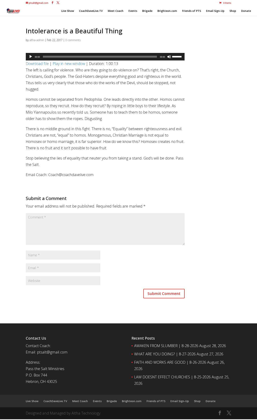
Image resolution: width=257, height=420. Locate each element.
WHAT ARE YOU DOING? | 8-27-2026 (165, 354)
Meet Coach (115, 11)
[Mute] (169, 57)
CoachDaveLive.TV (91, 11)
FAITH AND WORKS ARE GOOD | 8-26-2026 (170, 362)
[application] (105, 56)
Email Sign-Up (215, 11)
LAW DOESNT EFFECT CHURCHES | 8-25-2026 (172, 377)
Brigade (147, 11)
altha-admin (36, 40)
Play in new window (69, 63)
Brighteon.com (167, 11)
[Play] (31, 57)
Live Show (67, 11)
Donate (246, 11)
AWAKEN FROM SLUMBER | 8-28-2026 (166, 345)
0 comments (73, 40)
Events (132, 11)
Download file (37, 63)
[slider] (177, 56)
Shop (233, 11)
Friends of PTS (191, 11)
